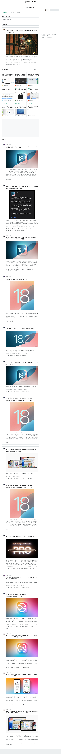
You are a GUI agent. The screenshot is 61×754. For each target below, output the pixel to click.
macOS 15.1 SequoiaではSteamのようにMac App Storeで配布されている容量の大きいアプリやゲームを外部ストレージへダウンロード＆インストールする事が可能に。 (33, 91)
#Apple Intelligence (25, 228)
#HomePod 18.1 (30, 269)
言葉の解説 (5, 12)
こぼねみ (7, 144)
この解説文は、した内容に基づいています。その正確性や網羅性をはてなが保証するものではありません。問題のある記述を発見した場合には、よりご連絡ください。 (7, 19)
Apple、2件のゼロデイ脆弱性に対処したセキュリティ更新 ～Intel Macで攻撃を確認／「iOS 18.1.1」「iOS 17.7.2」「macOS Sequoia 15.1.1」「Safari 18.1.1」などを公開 (20, 91)
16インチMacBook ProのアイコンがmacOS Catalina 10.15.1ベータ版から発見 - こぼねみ (20, 106)
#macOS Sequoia (9, 64)
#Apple (31, 478)
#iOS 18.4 (21, 568)
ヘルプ (50, 34)
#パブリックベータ (9, 321)
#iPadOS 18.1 (12, 177)
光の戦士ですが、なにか (9, 28)
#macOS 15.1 (15, 64)
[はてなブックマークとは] (9, 69)
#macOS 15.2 (26, 569)
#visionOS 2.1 (29, 177)
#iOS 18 (11, 655)
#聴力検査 (23, 230)
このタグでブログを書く (54, 9)
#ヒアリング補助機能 (16, 230)
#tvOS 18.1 (24, 177)
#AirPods (24, 355)
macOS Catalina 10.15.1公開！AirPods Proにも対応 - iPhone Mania (33, 106)
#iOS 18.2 (7, 355)
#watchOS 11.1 (8, 179)
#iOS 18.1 (7, 177)
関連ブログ (18, 12)
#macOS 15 (33, 655)
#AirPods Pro (32, 228)
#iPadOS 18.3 (8, 569)
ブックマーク (4, 73)
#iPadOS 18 (22, 655)
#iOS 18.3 (16, 568)
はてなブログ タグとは (45, 34)
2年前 (15, 28)
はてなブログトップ (44, 35)
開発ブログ (54, 34)
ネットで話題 (11, 12)
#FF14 (20, 64)
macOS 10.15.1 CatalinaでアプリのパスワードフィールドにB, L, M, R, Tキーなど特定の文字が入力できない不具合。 (7, 76)
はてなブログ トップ (6, 4)
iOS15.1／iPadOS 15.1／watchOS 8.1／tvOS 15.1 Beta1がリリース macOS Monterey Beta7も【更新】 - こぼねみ (7, 106)
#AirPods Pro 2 (8, 230)
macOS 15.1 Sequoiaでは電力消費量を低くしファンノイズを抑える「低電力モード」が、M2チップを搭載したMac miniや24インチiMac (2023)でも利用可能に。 (33, 76)
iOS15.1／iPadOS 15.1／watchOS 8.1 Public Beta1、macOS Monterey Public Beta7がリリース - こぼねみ (7, 91)
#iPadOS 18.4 (14, 569)
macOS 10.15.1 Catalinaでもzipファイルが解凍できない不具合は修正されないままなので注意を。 (20, 76)
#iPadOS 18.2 (12, 355)
